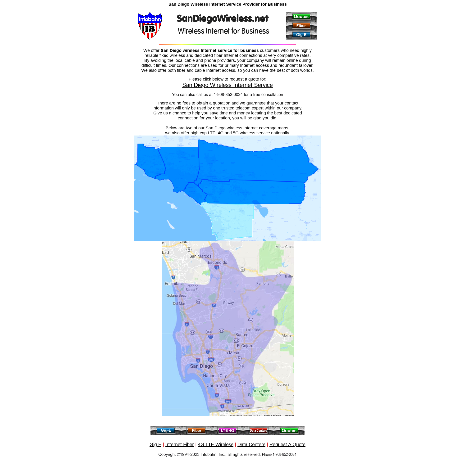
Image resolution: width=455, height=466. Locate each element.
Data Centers (251, 444)
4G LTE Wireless (215, 444)
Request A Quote (287, 444)
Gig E (155, 444)
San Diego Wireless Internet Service (227, 85)
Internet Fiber (179, 444)
